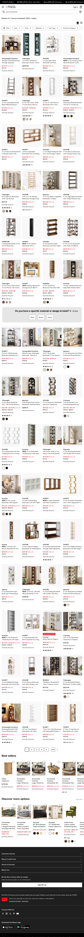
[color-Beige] (69, 841)
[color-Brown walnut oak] (57, 833)
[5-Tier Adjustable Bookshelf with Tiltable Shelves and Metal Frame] (72, 180)
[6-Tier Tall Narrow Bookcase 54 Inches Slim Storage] (52, 269)
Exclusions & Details (15, 901)
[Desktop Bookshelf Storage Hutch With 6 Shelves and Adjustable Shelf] (31, 269)
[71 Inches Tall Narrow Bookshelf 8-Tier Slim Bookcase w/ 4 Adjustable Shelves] (11, 530)
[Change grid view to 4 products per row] (78, 23)
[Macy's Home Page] (10, 7)
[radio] (24, 119)
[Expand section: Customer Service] (42, 853)
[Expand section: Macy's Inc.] (42, 870)
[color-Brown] (30, 119)
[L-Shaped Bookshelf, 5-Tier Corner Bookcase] (11, 227)
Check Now (25, 901)
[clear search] (80, 12)
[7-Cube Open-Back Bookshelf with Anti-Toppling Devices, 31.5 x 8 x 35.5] (52, 44)
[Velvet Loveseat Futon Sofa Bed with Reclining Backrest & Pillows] (24, 812)
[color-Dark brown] (24, 119)
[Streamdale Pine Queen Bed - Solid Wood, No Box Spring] (69, 769)
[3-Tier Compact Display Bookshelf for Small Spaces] (31, 530)
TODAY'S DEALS (8, 2)
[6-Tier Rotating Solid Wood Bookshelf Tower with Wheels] (72, 44)
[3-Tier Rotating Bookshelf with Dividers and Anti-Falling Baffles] (52, 575)
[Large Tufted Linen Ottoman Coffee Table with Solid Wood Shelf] (23, 769)
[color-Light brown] (7, 302)
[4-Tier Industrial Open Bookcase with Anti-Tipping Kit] (52, 227)
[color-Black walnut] (38, 833)
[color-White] (68, 116)
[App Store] (8, 927)
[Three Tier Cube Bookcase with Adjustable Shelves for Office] (52, 713)
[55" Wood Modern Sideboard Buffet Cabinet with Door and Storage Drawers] (40, 812)
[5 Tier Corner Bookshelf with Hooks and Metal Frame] (72, 227)
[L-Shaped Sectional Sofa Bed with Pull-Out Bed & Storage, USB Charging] (9, 812)
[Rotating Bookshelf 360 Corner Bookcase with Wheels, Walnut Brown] (11, 713)
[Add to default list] (13, 762)
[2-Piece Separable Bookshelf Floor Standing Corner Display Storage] (31, 135)
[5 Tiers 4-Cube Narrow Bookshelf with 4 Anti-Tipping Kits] (52, 86)
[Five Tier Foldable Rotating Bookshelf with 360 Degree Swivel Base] (72, 530)
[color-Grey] (7, 211)
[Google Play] (23, 927)
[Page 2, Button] (57, 749)
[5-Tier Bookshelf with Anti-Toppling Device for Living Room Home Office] (11, 435)
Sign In (75, 7)
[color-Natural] (27, 119)
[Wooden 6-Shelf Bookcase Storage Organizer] (11, 44)
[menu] (3, 7)
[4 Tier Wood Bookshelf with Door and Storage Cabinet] (52, 135)
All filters (75, 311)
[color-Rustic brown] (10, 211)
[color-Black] (65, 116)
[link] (11, 65)
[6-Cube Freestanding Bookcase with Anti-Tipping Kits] (31, 484)
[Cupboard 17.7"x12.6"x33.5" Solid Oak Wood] (8, 769)
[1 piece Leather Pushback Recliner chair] (71, 812)
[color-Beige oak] (53, 833)
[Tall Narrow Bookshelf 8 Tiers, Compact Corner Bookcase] (52, 665)
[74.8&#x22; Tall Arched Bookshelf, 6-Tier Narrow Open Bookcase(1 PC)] (52, 337)
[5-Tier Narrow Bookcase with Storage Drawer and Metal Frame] (72, 135)
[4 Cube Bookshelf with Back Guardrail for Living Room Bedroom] (31, 621)
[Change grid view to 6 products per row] (81, 23)
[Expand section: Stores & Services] (42, 864)
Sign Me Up (42, 885)
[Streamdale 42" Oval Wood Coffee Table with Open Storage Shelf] (54, 769)
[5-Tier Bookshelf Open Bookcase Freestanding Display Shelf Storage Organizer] (11, 575)
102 (53, 749)
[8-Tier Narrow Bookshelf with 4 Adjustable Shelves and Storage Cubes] (31, 227)
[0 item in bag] (80, 7)
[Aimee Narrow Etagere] (52, 621)
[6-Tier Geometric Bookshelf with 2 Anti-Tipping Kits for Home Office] (72, 484)
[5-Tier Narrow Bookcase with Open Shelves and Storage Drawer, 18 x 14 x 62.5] (31, 665)
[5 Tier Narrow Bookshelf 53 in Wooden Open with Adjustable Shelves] (11, 135)
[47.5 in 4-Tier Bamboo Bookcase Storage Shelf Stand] (31, 180)
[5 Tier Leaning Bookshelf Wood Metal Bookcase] (11, 86)
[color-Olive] (66, 841)
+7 (75, 841)
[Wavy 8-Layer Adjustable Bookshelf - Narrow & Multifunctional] (31, 337)
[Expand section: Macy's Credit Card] (42, 859)
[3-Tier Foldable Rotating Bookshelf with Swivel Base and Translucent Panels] (11, 665)
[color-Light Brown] (44, 302)
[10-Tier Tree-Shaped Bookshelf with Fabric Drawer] (31, 713)
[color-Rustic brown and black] (65, 696)
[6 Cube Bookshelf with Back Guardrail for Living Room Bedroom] (52, 484)
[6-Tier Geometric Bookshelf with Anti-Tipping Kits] (52, 386)
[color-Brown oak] (41, 833)
